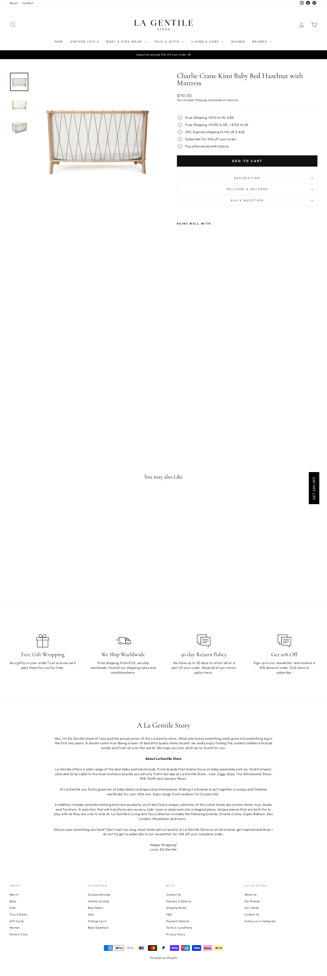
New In (14, 894)
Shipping (201, 100)
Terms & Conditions (179, 927)
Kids (12, 907)
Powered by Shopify (163, 957)
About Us (250, 894)
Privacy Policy (175, 934)
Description (247, 178)
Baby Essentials (98, 927)
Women (238, 41)
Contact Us (173, 894)
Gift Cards (17, 921)
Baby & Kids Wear (124, 41)
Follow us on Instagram (260, 921)
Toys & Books (18, 914)
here (131, 672)
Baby (13, 901)
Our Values (251, 907)
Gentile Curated (98, 901)
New (59, 41)
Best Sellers (95, 907)
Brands (260, 41)
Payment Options (177, 921)
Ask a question (247, 200)
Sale (91, 914)
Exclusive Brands (99, 894)
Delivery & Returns (247, 189)
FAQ (169, 914)
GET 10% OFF (314, 488)
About (14, 3)
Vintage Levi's (84, 41)
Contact (28, 3)
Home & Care (19, 934)
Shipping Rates (176, 907)
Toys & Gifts (167, 41)
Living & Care (206, 41)
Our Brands (252, 901)
